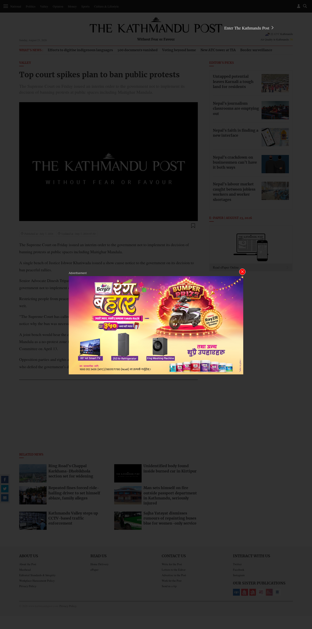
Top (303, 594)
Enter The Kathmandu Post (247, 28)
